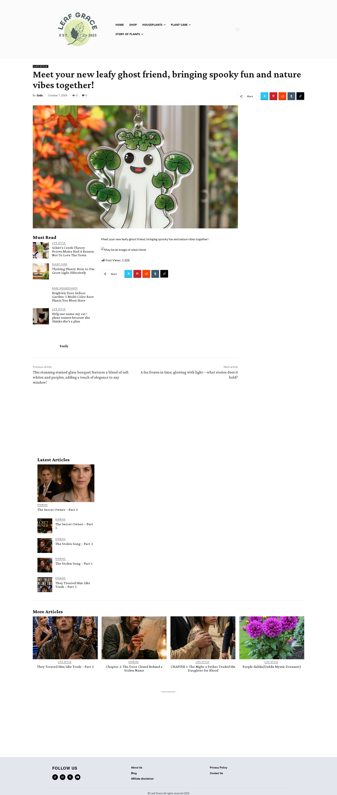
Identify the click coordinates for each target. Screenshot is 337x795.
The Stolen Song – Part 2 (74, 544)
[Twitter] (264, 96)
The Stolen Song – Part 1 (73, 563)
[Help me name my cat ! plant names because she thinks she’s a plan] (41, 316)
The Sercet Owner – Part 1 (74, 526)
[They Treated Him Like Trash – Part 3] (44, 584)
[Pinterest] (273, 96)
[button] (237, 29)
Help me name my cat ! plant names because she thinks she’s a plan (71, 317)
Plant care (59, 264)
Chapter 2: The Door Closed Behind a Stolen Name (134, 668)
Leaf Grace (156, 793)
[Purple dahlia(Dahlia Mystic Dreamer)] (271, 637)
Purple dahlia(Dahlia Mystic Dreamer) (272, 667)
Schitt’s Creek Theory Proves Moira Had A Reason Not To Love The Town (73, 251)
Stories (42, 505)
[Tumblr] (291, 96)
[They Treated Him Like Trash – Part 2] (65, 637)
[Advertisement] (135, 420)
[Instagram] (63, 777)
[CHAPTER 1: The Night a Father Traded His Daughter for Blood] (202, 637)
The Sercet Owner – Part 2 (57, 510)
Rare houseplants (65, 288)
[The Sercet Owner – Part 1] (44, 525)
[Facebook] (55, 777)
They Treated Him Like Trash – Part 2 (65, 667)
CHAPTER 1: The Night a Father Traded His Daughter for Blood (203, 668)
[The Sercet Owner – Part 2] (65, 483)
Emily (40, 95)
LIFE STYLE (40, 66)
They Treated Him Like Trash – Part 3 (72, 585)
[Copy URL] (300, 96)
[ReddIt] (282, 96)
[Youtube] (78, 777)
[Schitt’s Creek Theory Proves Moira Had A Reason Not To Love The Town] (41, 250)
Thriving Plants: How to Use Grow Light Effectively (73, 271)
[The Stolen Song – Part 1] (44, 565)
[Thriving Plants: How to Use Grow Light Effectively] (41, 271)
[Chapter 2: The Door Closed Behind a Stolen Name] (134, 637)
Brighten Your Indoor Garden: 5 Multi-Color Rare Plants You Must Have (73, 296)
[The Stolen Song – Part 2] (44, 545)
